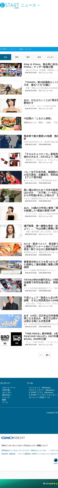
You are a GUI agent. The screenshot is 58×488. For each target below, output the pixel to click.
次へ (48, 355)
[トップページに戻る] (10, 5)
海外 (28, 57)
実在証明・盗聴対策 (8, 454)
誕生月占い (7, 395)
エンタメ (50, 57)
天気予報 (6, 390)
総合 (21, 49)
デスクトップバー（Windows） (42, 390)
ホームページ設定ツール (39, 397)
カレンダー (7, 392)
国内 (16, 57)
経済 (39, 57)
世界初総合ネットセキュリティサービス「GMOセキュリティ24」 (24, 450)
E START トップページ (8, 49)
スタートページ (8, 387)
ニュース (28, 49)
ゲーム (5, 402)
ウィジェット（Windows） (40, 387)
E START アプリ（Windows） (41, 392)
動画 (4, 400)
